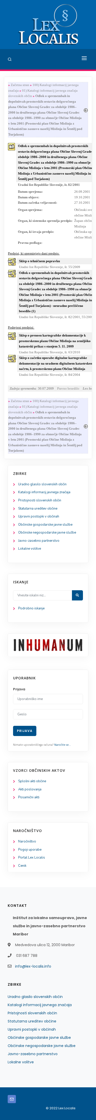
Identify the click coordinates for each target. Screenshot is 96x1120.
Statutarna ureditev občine (37, 508)
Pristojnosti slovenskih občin (39, 500)
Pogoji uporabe (29, 849)
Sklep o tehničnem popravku (39, 261)
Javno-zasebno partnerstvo (38, 540)
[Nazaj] (86, 110)
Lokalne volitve (29, 548)
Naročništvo (27, 841)
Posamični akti (28, 797)
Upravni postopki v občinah (38, 516)
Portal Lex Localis (31, 857)
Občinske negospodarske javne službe (47, 532)
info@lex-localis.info (33, 966)
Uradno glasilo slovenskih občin (42, 484)
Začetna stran (20, 85)
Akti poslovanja (29, 789)
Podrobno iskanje (31, 608)
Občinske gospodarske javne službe (45, 524)
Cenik (22, 865)
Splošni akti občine (32, 781)
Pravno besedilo (68, 388)
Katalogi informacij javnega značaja (44, 492)
